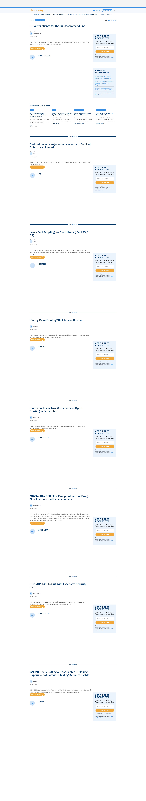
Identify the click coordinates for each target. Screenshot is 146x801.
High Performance (90, 14)
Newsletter (108, 10)
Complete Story (36, 48)
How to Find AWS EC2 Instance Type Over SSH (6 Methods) (62, 114)
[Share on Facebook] (109, 20)
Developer (69, 14)
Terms (112, 57)
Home (31, 20)
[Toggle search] (115, 10)
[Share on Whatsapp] (115, 20)
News (36, 14)
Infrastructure (58, 14)
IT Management (45, 14)
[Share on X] (111, 20)
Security (78, 14)
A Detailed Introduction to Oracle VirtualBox (104, 114)
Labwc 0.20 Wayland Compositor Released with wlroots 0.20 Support (104, 83)
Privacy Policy (100, 59)
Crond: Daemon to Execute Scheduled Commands (82, 114)
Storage (101, 14)
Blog (108, 14)
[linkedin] (97, 10)
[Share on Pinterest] (113, 20)
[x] (99, 10)
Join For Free (105, 51)
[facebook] (94, 10)
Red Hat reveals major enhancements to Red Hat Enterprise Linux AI (38, 114)
